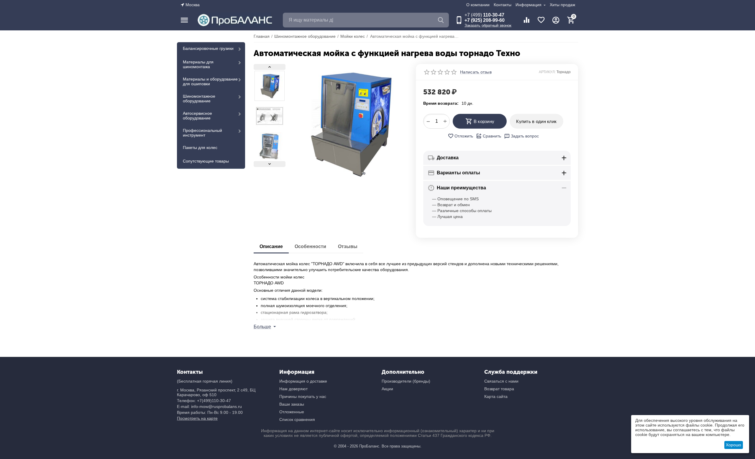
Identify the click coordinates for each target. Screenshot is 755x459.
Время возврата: (441, 103)
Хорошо (733, 444)
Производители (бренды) (406, 381)
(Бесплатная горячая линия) (204, 381)
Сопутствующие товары (206, 161)
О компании (478, 4)
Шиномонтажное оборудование (199, 98)
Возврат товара (499, 388)
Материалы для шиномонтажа (198, 64)
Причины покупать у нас (302, 396)
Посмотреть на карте (197, 418)
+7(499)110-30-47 (214, 400)
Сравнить (492, 136)
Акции (387, 388)
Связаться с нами (501, 381)
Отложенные (291, 411)
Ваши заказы (291, 404)
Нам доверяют (293, 388)
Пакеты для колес (200, 147)
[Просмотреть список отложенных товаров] (541, 20)
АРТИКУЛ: (547, 72)
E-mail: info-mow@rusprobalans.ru (209, 406)
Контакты (502, 4)
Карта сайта (496, 396)
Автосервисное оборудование (197, 115)
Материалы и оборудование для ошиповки (210, 81)
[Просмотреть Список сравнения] (526, 20)
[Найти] (441, 20)
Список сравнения (297, 419)
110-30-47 (484, 14)
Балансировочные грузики (208, 48)
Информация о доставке (303, 381)
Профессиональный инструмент (202, 132)
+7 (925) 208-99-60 (485, 20)
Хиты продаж (562, 4)
